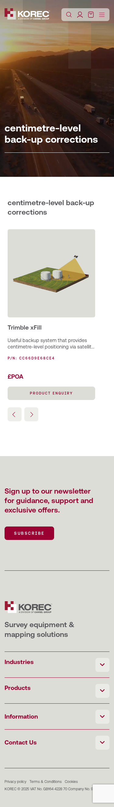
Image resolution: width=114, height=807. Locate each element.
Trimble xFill (25, 327)
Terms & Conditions (45, 782)
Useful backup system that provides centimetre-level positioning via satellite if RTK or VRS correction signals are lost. (51, 343)
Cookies (71, 782)
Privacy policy (15, 782)
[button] (31, 414)
